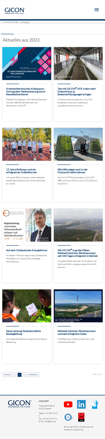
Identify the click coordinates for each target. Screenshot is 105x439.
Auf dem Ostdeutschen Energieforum (26, 250)
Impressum (68, 429)
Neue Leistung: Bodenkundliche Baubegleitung (23, 332)
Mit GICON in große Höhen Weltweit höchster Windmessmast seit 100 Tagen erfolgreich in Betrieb (78, 253)
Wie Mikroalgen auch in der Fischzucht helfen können (73, 171)
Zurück (7, 375)
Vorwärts (33, 375)
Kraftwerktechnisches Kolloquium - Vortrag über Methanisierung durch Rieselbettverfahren (25, 91)
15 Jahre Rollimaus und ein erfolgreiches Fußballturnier (21, 171)
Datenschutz (78, 429)
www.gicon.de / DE (10, 22)
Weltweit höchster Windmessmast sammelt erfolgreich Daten (77, 332)
